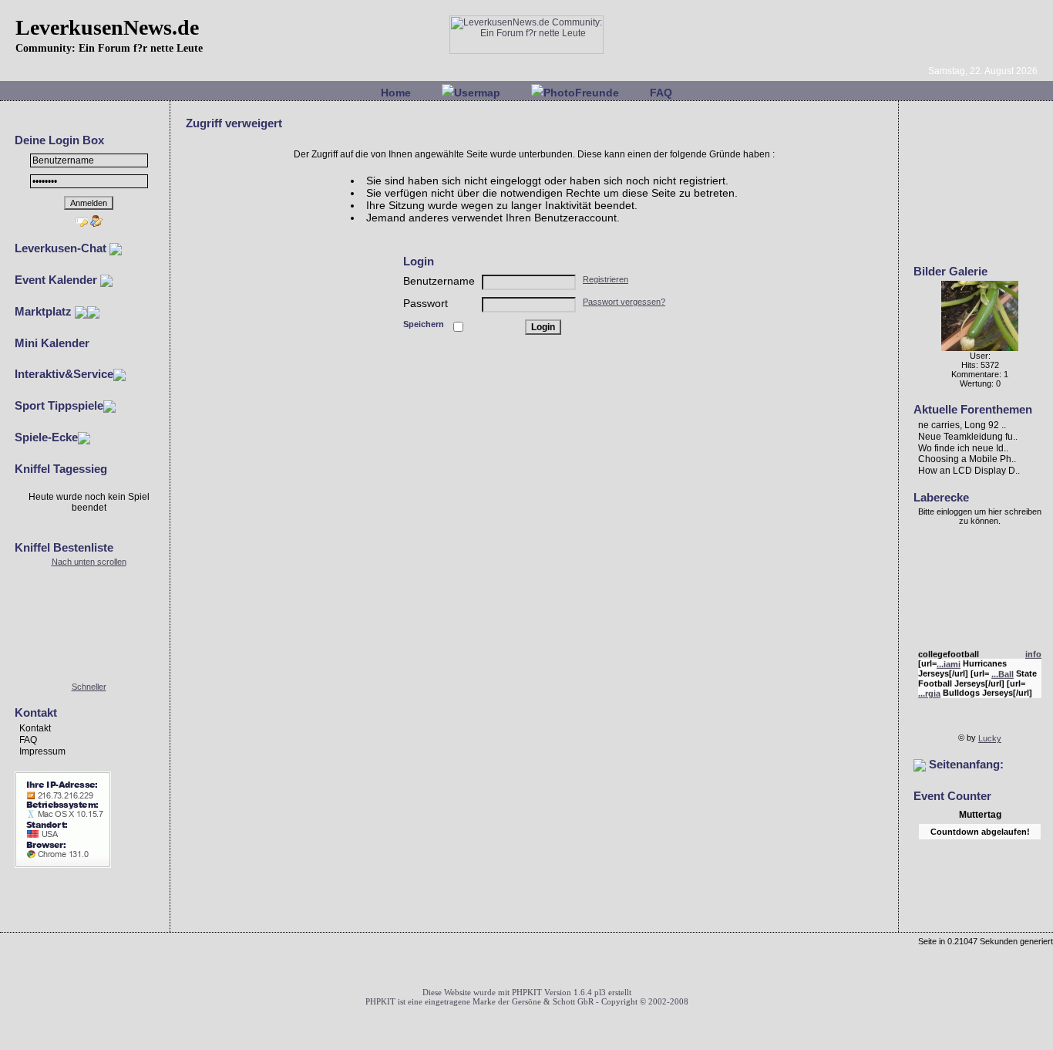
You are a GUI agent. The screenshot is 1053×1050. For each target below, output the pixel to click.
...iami (948, 662)
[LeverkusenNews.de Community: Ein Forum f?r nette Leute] (526, 51)
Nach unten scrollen (89, 561)
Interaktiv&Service (64, 373)
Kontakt (35, 728)
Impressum (42, 751)
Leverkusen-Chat (62, 248)
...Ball (1002, 672)
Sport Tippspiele (59, 405)
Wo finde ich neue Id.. (963, 447)
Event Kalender (57, 279)
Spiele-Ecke (46, 437)
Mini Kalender (52, 342)
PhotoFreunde (581, 92)
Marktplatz (45, 311)
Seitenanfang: (965, 764)
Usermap (477, 92)
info (1033, 652)
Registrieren (605, 279)
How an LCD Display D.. (969, 470)
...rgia (929, 691)
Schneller (89, 686)
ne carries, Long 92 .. (962, 425)
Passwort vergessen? (624, 301)
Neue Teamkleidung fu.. (968, 436)
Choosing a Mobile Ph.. (967, 459)
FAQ (661, 92)
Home (396, 92)
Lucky (989, 738)
